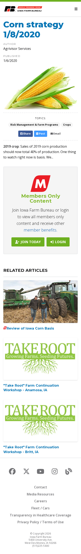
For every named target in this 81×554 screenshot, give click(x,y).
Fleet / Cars (40, 508)
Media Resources (40, 494)
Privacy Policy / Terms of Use (40, 522)
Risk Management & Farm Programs (34, 124)
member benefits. (41, 230)
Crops (67, 124)
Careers (40, 501)
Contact (40, 487)
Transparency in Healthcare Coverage (40, 515)
